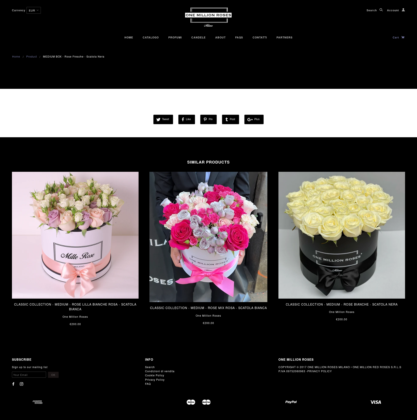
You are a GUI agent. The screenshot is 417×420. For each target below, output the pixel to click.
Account (393, 10)
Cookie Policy (154, 375)
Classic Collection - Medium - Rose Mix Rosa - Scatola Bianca (208, 308)
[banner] (208, 17)
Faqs (239, 37)
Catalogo (151, 37)
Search (372, 10)
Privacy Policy (155, 379)
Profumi (175, 37)
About (220, 37)
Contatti (260, 37)
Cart (396, 37)
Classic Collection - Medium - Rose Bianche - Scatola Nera (342, 304)
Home (128, 37)
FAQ (148, 383)
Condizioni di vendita (160, 371)
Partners (284, 37)
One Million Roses (75, 316)
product (31, 56)
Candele (198, 37)
